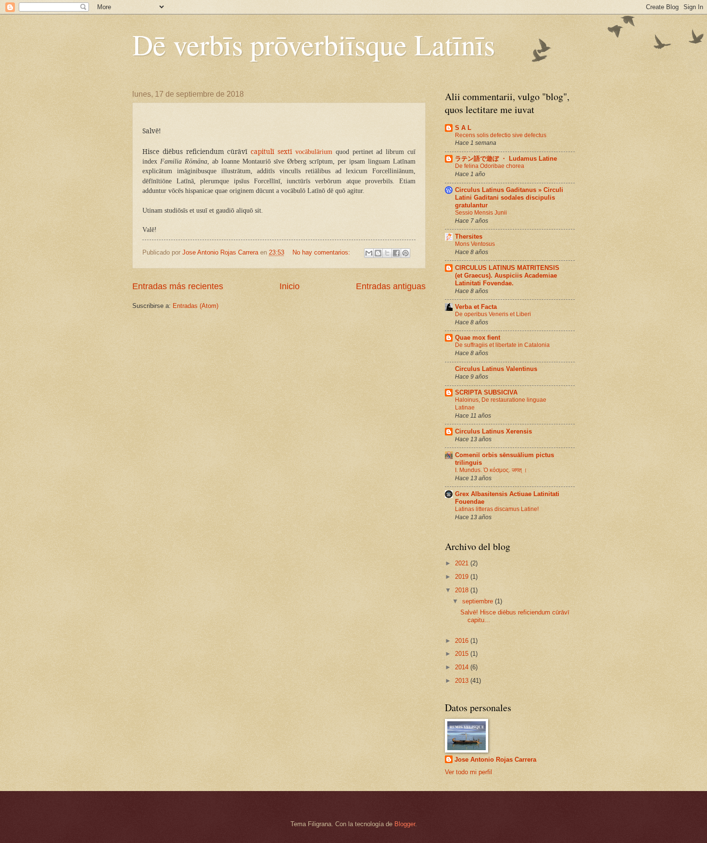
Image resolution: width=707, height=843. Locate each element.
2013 (462, 680)
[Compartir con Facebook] (396, 253)
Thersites (468, 236)
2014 (462, 667)
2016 (462, 640)
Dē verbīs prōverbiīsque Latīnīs (313, 44)
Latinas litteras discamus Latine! (497, 509)
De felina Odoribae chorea (489, 166)
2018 (462, 590)
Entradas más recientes (177, 286)
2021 (462, 563)
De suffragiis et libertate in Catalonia (502, 345)
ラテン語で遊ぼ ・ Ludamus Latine (506, 158)
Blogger (404, 824)
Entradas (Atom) (195, 305)
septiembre (478, 601)
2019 (462, 576)
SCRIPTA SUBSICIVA (486, 392)
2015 (462, 653)
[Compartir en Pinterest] (405, 253)
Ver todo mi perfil (468, 772)
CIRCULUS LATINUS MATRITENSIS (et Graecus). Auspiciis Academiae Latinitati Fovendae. (507, 275)
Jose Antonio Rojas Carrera (495, 759)
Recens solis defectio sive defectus (500, 135)
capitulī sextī (273, 151)
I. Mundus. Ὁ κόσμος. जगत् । (491, 470)
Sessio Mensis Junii (481, 212)
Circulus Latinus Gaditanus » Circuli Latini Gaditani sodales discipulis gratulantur (509, 197)
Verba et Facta (476, 306)
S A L (463, 127)
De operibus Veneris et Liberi (493, 314)
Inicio (289, 286)
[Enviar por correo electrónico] (369, 253)
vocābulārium (313, 151)
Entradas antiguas (391, 286)
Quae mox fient (477, 337)
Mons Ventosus (475, 244)
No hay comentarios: (322, 252)
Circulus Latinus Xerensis (493, 431)
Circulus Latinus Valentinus (496, 368)
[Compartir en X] (387, 253)
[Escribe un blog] (378, 253)
